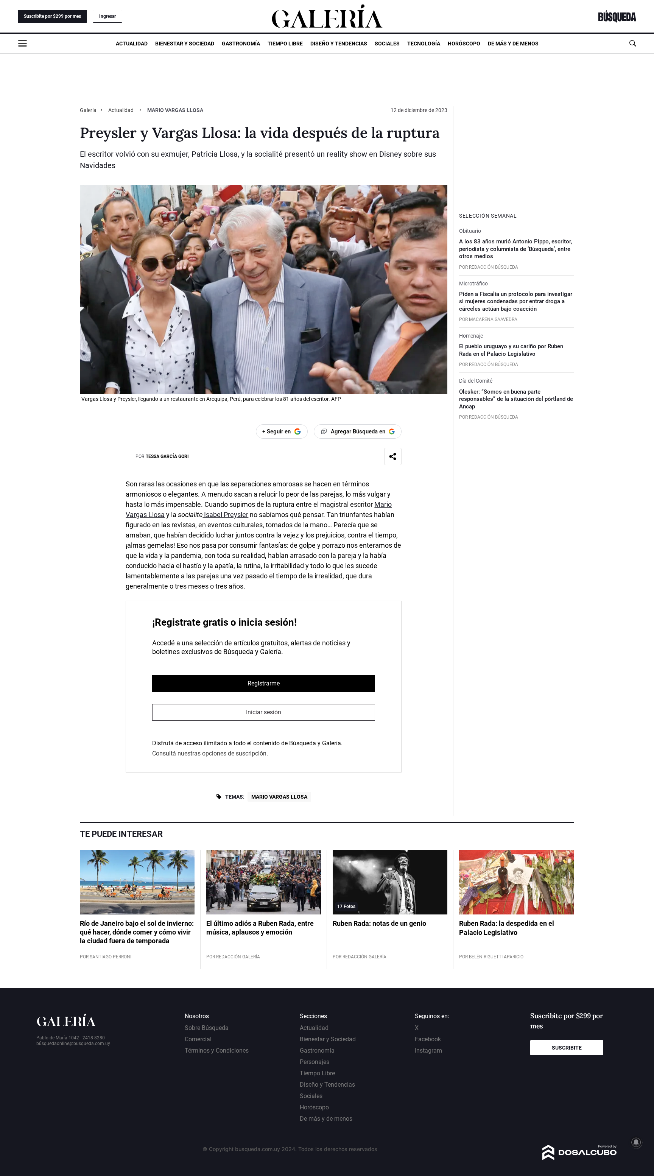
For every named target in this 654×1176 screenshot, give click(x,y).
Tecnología (423, 43)
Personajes (314, 1061)
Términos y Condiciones (217, 1050)
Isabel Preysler (225, 515)
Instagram (428, 1050)
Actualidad (132, 43)
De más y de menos (513, 43)
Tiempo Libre (285, 43)
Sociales (387, 43)
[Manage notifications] (636, 1142)
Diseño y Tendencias (338, 43)
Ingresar (107, 16)
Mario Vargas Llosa (279, 797)
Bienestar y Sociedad (184, 43)
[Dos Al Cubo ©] (579, 1158)
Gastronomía (241, 43)
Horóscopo (464, 43)
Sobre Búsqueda (207, 1027)
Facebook (428, 1039)
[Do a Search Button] (632, 43)
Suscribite (567, 1048)
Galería (89, 110)
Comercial (198, 1039)
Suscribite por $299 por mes (52, 16)
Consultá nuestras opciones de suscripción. (210, 753)
